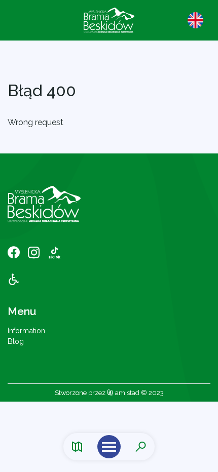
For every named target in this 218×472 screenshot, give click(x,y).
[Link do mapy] (77, 447)
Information (26, 330)
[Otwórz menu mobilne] (109, 446)
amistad (126, 393)
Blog (16, 341)
